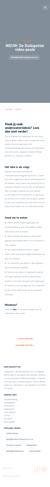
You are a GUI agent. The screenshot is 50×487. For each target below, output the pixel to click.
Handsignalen (9, 402)
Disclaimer (8, 418)
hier (15, 309)
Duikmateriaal (12, 433)
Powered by (6, 468)
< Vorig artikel (25, 338)
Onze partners (10, 412)
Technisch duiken (13, 445)
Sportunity (15, 476)
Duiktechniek (35, 451)
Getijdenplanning (11, 399)
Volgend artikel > (25, 345)
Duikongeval (9, 409)
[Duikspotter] (16, 8)
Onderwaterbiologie (15, 451)
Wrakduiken (32, 445)
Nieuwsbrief (9, 406)
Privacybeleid (9, 422)
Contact (7, 415)
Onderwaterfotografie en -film (24, 57)
